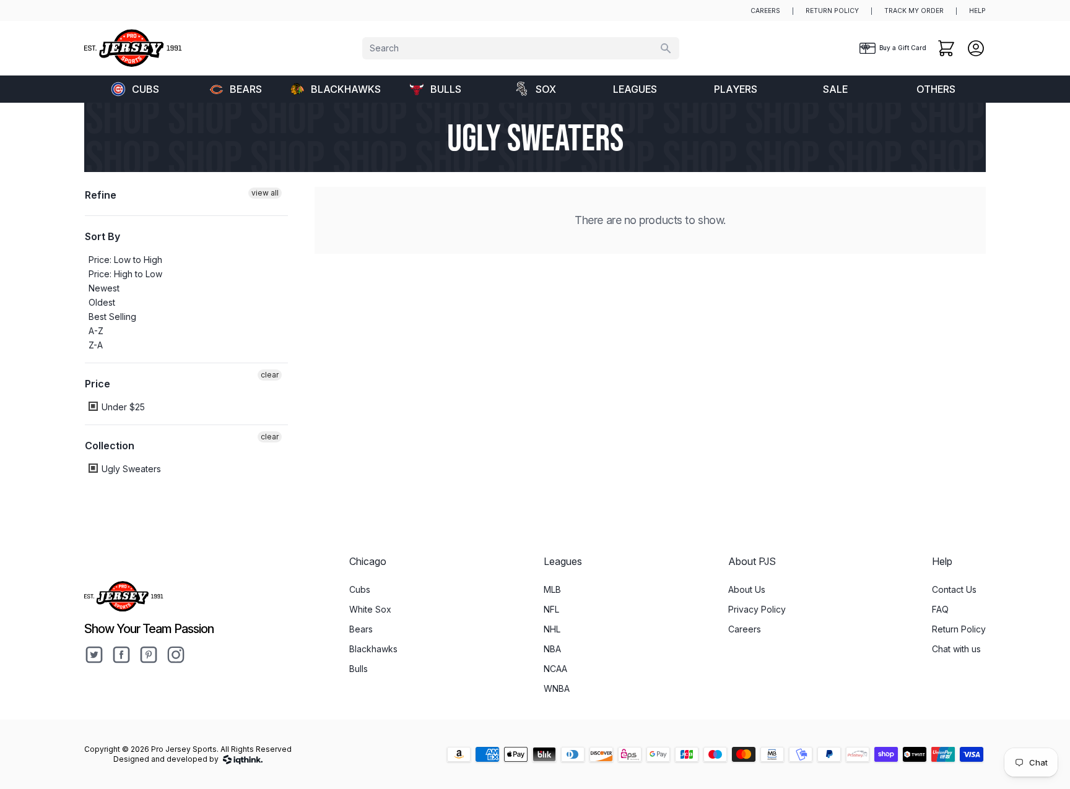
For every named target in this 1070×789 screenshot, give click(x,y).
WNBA (557, 688)
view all (265, 192)
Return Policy (959, 629)
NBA (552, 649)
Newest (104, 288)
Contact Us (954, 589)
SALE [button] (835, 89)
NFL (551, 609)
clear (270, 374)
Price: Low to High (125, 259)
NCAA (555, 668)
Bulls (445, 89)
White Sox (370, 609)
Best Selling (112, 316)
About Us (746, 589)
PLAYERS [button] (735, 89)
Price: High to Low (125, 274)
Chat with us (956, 649)
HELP (977, 11)
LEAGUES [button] (635, 89)
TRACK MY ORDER (914, 11)
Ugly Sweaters (130, 468)
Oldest (102, 302)
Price (97, 383)
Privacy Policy (757, 609)
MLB (552, 589)
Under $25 (122, 407)
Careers (744, 629)
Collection (109, 445)
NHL (552, 629)
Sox (546, 89)
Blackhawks (346, 89)
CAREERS (765, 11)
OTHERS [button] (935, 89)
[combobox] (520, 48)
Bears (246, 89)
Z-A (96, 345)
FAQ (940, 609)
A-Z (96, 331)
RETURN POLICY (832, 11)
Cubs (145, 89)
